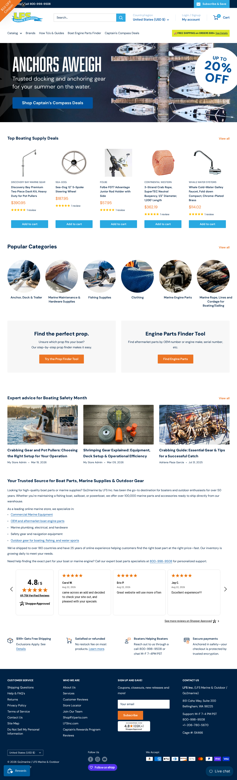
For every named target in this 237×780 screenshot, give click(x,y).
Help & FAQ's (16, 693)
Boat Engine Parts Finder (84, 33)
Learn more (96, 649)
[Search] (121, 18)
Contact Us (15, 717)
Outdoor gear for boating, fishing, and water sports (45, 540)
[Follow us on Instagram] (97, 759)
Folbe (103, 182)
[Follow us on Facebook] (90, 759)
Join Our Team (72, 711)
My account (191, 19)
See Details (222, 33)
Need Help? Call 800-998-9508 (29, 4)
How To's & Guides (51, 33)
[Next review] (225, 590)
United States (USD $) (22, 752)
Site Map (13, 723)
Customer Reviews (75, 699)
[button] (11, 11)
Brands (30, 33)
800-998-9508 (161, 561)
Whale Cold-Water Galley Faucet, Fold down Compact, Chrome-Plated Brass (206, 193)
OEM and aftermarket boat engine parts (37, 521)
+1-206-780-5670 (195, 725)
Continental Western (158, 182)
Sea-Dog (61, 182)
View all (224, 139)
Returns (12, 699)
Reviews (68, 735)
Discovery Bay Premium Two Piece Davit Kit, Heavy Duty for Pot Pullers (29, 191)
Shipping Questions (20, 687)
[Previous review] (11, 590)
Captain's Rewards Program (81, 729)
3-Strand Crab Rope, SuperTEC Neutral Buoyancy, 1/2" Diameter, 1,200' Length (160, 193)
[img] (35, 589)
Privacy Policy (16, 705)
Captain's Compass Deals (122, 33)
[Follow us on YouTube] (104, 759)
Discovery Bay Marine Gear (28, 182)
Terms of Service (18, 711)
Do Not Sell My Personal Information (23, 732)
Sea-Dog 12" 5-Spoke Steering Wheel (70, 189)
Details (21, 649)
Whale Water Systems (202, 182)
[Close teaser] (23, 5)
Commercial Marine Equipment (32, 514)
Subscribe (130, 715)
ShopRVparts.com (75, 717)
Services (68, 693)
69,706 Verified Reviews (34, 595)
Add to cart (29, 224)
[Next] (229, 188)
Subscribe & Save (214, 4)
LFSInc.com (70, 723)
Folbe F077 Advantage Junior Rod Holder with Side (115, 191)
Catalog (12, 33)
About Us (69, 687)
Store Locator (72, 705)
